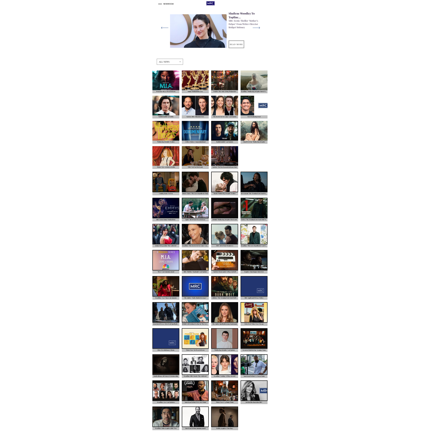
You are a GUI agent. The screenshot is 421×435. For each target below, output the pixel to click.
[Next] (256, 28)
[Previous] (164, 28)
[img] (165, 209)
